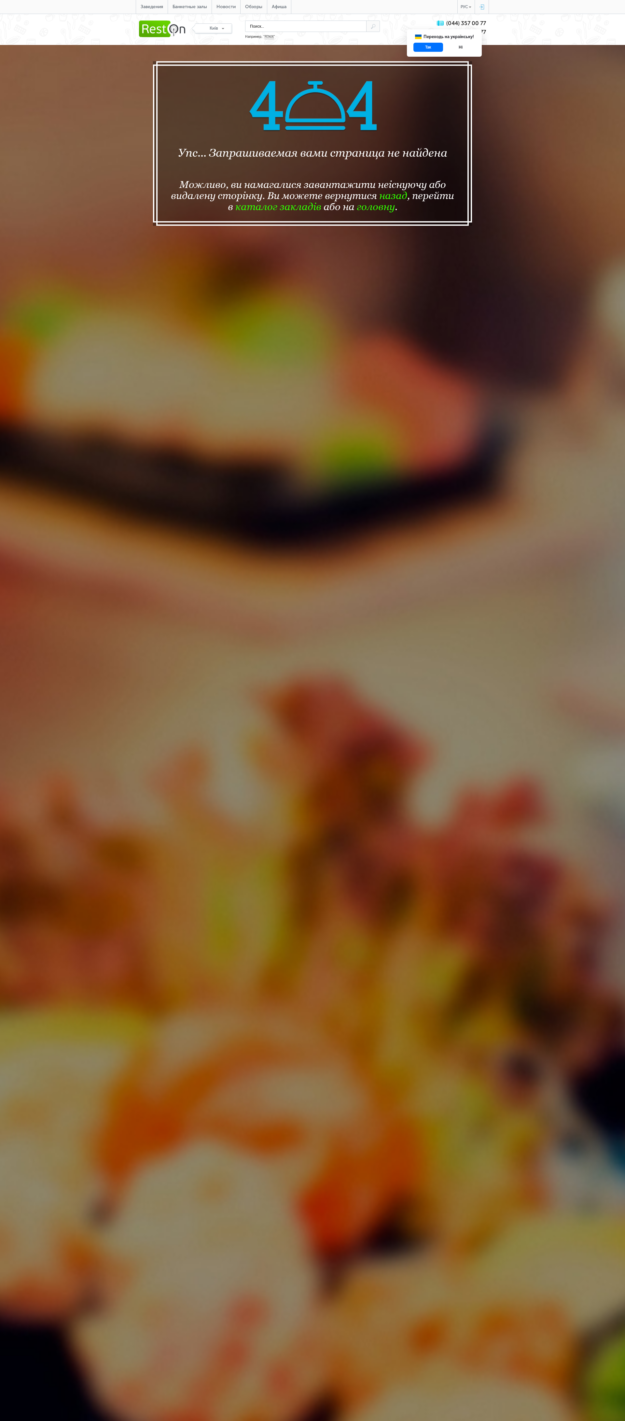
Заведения (152, 6)
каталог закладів (278, 206)
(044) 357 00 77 (466, 23)
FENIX (269, 37)
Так (428, 47)
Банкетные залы (190, 6)
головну (376, 206)
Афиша (279, 6)
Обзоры (253, 6)
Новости (226, 6)
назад (393, 195)
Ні (461, 47)
